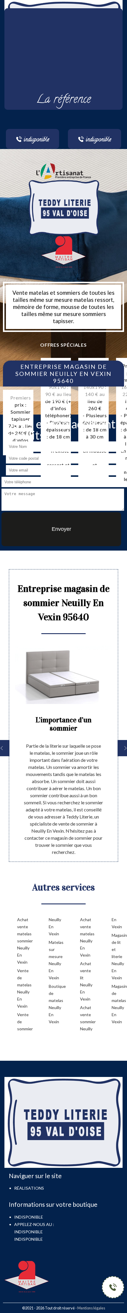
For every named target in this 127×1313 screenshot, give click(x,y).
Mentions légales (91, 1308)
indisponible (28, 1231)
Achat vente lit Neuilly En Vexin (86, 981)
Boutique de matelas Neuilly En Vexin (55, 1004)
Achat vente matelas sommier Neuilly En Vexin (23, 941)
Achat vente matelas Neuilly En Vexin (86, 937)
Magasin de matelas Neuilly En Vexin (118, 1004)
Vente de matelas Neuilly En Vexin (23, 988)
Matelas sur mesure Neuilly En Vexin (55, 960)
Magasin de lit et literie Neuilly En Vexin (118, 956)
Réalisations (29, 1188)
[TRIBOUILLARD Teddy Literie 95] (63, 207)
